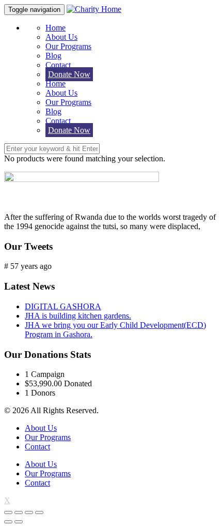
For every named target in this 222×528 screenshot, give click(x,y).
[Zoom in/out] (39, 512)
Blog (53, 55)
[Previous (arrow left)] (8, 521)
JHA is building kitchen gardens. (78, 315)
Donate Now (69, 74)
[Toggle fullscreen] (29, 512)
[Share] (18, 512)
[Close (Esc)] (8, 512)
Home (55, 27)
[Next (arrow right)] (18, 521)
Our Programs (68, 46)
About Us (61, 37)
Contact (58, 65)
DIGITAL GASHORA (63, 306)
